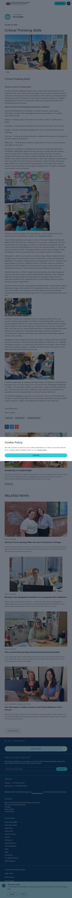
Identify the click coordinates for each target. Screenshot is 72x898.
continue (36, 455)
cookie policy (42, 450)
